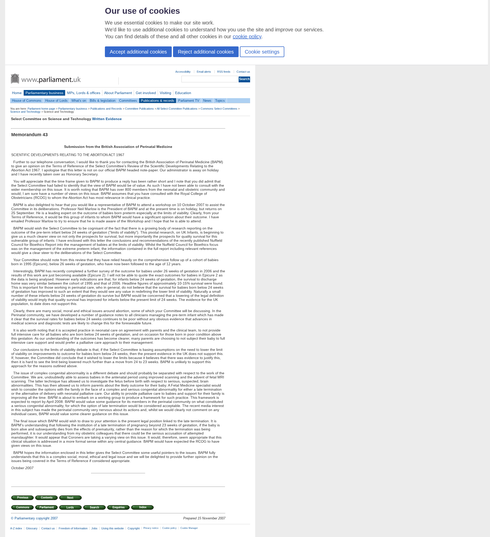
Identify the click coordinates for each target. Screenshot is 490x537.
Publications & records (157, 101)
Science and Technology (25, 111)
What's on (78, 101)
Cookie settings (262, 52)
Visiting (165, 93)
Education (183, 93)
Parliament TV (188, 101)
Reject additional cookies (206, 52)
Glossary (32, 528)
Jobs (94, 528)
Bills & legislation (102, 101)
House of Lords (56, 101)
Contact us (243, 71)
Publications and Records (106, 108)
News (207, 101)
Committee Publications (139, 108)
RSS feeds (223, 71)
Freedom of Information (73, 528)
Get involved (146, 93)
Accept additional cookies (138, 52)
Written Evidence (107, 119)
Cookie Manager (189, 528)
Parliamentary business (44, 93)
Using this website (112, 528)
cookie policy (247, 36)
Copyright (134, 528)
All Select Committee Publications (177, 108)
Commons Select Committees (219, 108)
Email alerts (204, 71)
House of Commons (26, 101)
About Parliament (118, 93)
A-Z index (16, 528)
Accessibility (183, 71)
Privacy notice (150, 528)
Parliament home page (41, 108)
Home (17, 93)
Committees (128, 101)
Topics (220, 101)
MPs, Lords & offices (83, 93)
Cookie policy (169, 528)
